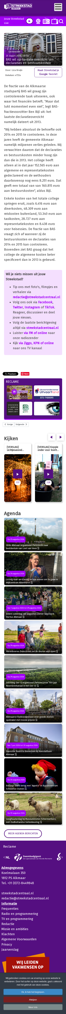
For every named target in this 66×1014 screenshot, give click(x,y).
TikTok (49, 307)
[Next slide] (62, 857)
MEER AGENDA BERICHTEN (23, 833)
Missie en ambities (14, 929)
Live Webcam (37, 21)
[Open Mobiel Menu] (58, 7)
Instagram (32, 307)
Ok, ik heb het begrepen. (33, 991)
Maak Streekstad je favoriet (48, 72)
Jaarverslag (9, 950)
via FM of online (35, 333)
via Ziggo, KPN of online (36, 343)
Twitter (18, 307)
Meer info (33, 1007)
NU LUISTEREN (45, 21)
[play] (29, 21)
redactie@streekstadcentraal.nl (36, 297)
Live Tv (54, 21)
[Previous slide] (4, 857)
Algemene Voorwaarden (19, 939)
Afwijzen (33, 999)
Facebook (45, 302)
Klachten (8, 934)
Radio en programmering (19, 914)
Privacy (6, 944)
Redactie (7, 924)
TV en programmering (17, 919)
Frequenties (9, 909)
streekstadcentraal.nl (42, 328)
